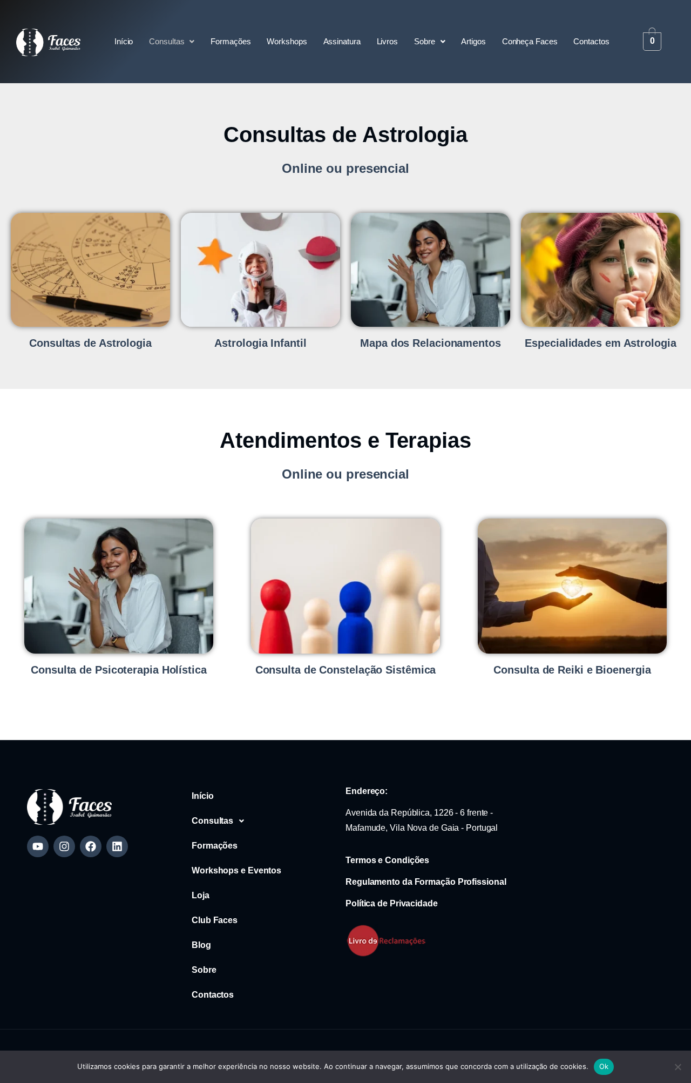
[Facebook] (90, 846)
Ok (604, 1066)
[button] (171, 41)
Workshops (287, 41)
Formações (230, 41)
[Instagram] (64, 846)
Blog (201, 945)
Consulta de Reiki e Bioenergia (572, 670)
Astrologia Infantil (260, 343)
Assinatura (342, 41)
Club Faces (215, 920)
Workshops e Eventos (236, 870)
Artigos (473, 41)
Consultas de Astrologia (90, 343)
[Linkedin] (117, 846)
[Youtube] (38, 846)
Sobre (424, 41)
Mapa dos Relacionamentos (430, 343)
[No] (677, 1066)
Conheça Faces (530, 41)
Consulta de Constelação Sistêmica (345, 670)
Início (123, 41)
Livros (387, 41)
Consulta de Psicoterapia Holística (119, 670)
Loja (200, 895)
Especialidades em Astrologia (600, 343)
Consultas (166, 41)
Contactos (591, 41)
